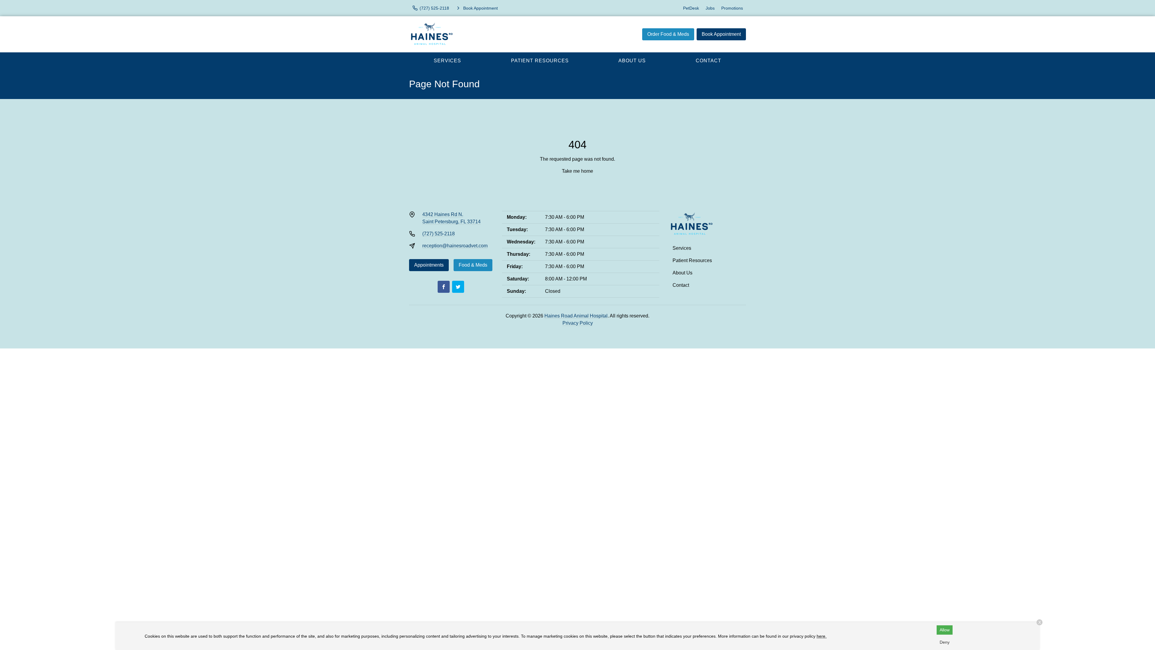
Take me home (577, 171)
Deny (945, 642)
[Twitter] (458, 287)
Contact (708, 60)
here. (822, 636)
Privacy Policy (577, 323)
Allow (945, 629)
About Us (632, 60)
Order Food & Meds (668, 34)
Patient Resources (540, 60)
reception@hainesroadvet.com (455, 245)
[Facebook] (444, 287)
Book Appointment (721, 34)
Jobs (710, 8)
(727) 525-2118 (438, 233)
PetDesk (691, 8)
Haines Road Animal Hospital (576, 315)
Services (447, 60)
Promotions (732, 8)
